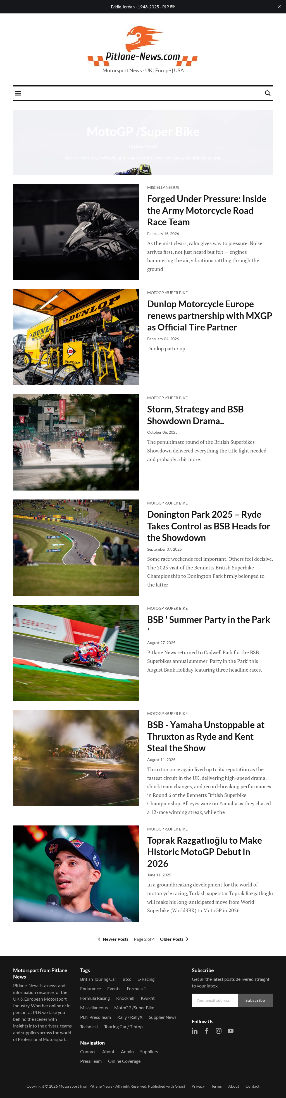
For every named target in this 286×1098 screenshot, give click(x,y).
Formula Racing (95, 998)
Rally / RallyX (129, 1017)
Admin (127, 1051)
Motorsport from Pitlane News (85, 1086)
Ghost (180, 1086)
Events (113, 988)
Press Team (91, 1061)
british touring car (98, 979)
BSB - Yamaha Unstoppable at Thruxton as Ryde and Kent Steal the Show (205, 736)
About (108, 1051)
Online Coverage (124, 1061)
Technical (89, 1026)
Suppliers (149, 1051)
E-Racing (145, 979)
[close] (279, 6)
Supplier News (163, 1017)
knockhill (125, 998)
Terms (216, 1086)
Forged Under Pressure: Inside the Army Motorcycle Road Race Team (206, 210)
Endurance (90, 988)
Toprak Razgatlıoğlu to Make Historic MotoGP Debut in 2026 (204, 852)
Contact (88, 1051)
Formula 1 (136, 988)
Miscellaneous (163, 187)
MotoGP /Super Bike (167, 292)
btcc (127, 979)
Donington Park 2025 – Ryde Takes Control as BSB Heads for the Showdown (208, 526)
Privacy (198, 1086)
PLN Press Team (95, 1017)
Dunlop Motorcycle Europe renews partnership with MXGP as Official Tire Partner (209, 315)
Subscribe (255, 1000)
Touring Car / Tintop (123, 1026)
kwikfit (148, 998)
